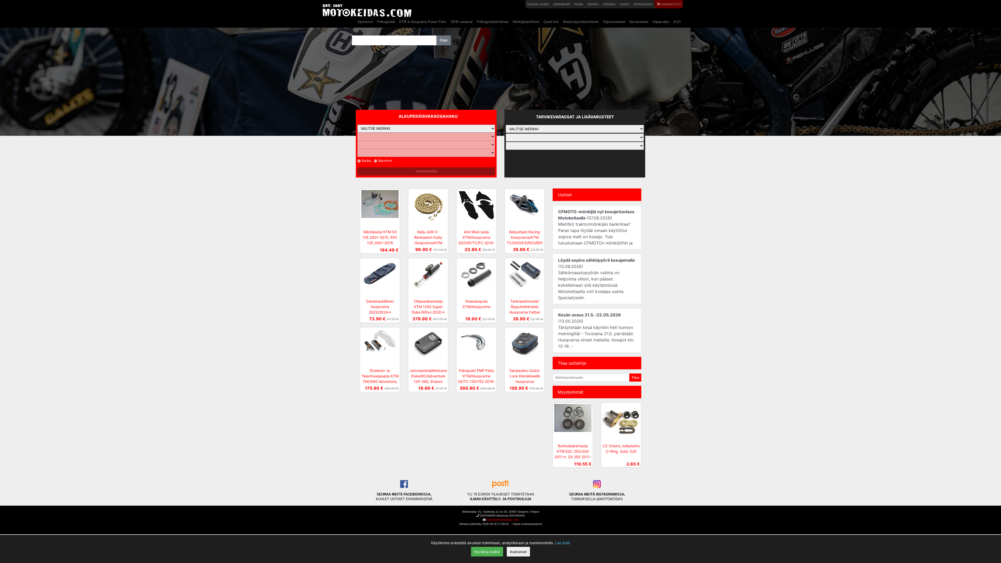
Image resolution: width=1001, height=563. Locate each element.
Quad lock (551, 22)
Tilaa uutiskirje (572, 363)
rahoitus (593, 4)
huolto (578, 4)
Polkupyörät (386, 22)
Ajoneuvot (365, 22)
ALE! (677, 22)
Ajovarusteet (638, 22)
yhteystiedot (561, 4)
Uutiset (565, 194)
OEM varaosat (462, 22)
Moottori (385, 161)
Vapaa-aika (660, 22)
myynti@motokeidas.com (502, 519)
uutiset (624, 4)
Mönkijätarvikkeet (526, 22)
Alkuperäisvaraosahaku (428, 116)
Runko (366, 161)
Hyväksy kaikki (487, 551)
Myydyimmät (570, 392)
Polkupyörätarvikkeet (493, 22)
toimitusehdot (642, 4)
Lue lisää (562, 543)
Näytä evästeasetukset (527, 523)
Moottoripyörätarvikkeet (581, 22)
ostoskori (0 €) (670, 4)
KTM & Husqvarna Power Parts (423, 22)
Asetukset (518, 551)
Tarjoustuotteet (614, 22)
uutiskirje (609, 4)
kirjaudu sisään (538, 4)
